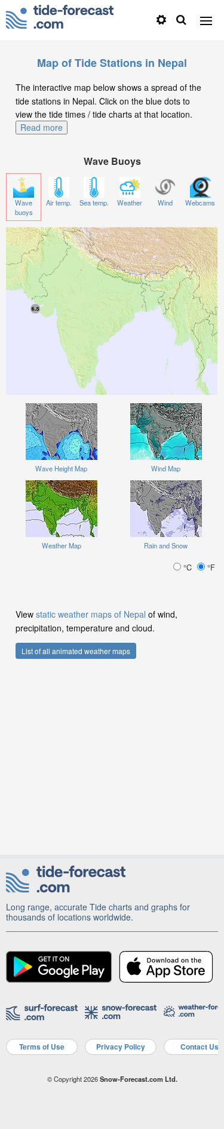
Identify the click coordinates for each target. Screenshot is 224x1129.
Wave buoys (24, 207)
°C (187, 567)
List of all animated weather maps (76, 651)
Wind (165, 202)
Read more (41, 127)
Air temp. (59, 202)
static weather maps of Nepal (91, 614)
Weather (129, 202)
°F (210, 567)
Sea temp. (94, 202)
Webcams (200, 202)
